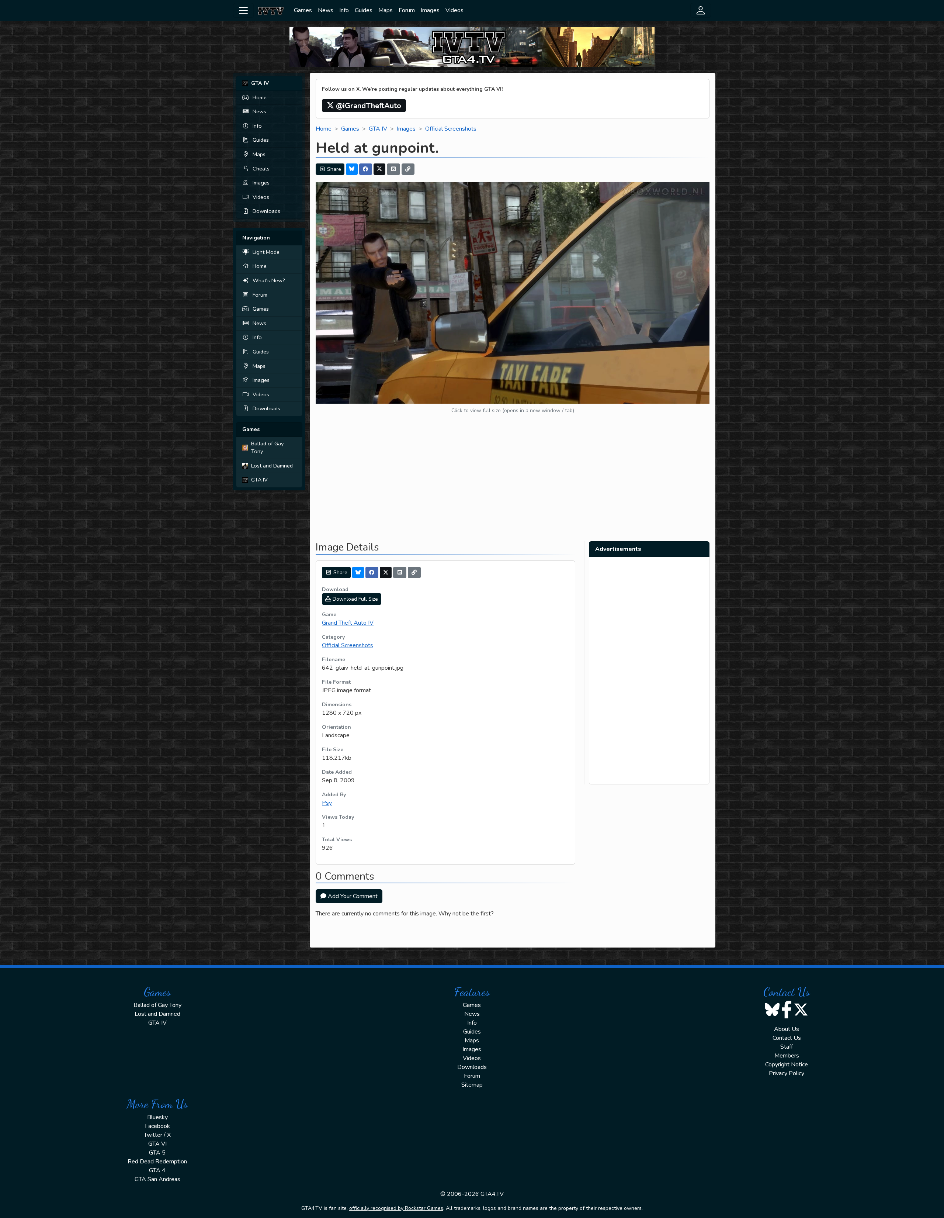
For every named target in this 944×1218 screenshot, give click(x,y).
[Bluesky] (352, 169)
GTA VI (157, 1144)
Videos (454, 10)
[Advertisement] (512, 483)
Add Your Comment (352, 896)
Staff (786, 1047)
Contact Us (787, 1038)
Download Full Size (354, 599)
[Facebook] (365, 169)
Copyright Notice (786, 1064)
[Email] (393, 169)
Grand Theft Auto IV (348, 623)
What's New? (269, 280)
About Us (786, 1029)
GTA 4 (157, 1170)
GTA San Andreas (157, 1179)
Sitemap (472, 1085)
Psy (327, 803)
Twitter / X (157, 1135)
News (325, 10)
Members (786, 1056)
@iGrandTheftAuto (367, 106)
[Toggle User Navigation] (700, 10)
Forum (407, 10)
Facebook (157, 1126)
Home (260, 97)
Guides (363, 10)
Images (430, 10)
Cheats (261, 168)
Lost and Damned (272, 465)
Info (344, 10)
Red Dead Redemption (157, 1161)
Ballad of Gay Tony (267, 447)
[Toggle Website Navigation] (243, 10)
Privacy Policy (786, 1073)
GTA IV (259, 479)
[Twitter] (379, 169)
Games (303, 10)
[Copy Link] (408, 169)
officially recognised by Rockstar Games (396, 1208)
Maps (385, 10)
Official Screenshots (450, 129)
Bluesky (157, 1117)
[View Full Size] (512, 293)
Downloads (266, 211)
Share (333, 169)
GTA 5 (157, 1153)
